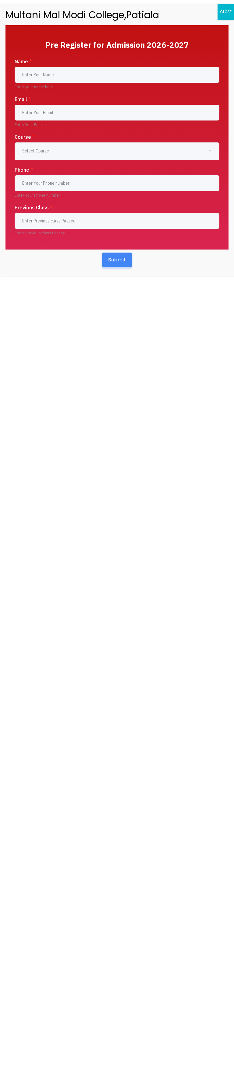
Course (25, 137)
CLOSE (226, 11)
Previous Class (33, 207)
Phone (24, 170)
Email (23, 99)
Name (23, 61)
